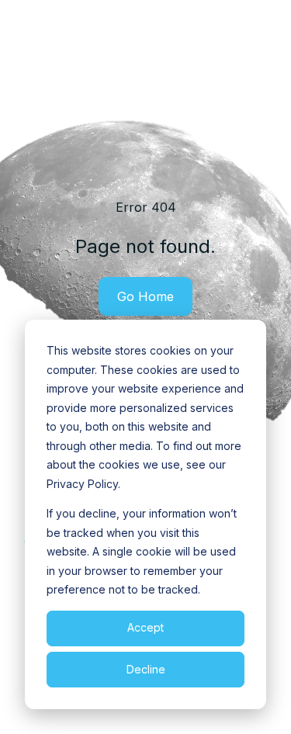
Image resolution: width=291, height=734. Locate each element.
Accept (145, 627)
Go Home (145, 296)
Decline (145, 669)
